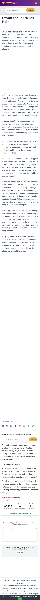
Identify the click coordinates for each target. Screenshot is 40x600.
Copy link (20, 552)
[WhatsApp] (24, 426)
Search (30, 10)
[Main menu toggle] (35, 3)
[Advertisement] (20, 73)
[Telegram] (29, 426)
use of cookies (33, 596)
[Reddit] (20, 426)
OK (20, 598)
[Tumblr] (16, 426)
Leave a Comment (7, 26)
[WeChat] (33, 426)
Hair (11, 421)
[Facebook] (3, 426)
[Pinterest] (11, 426)
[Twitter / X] (7, 426)
